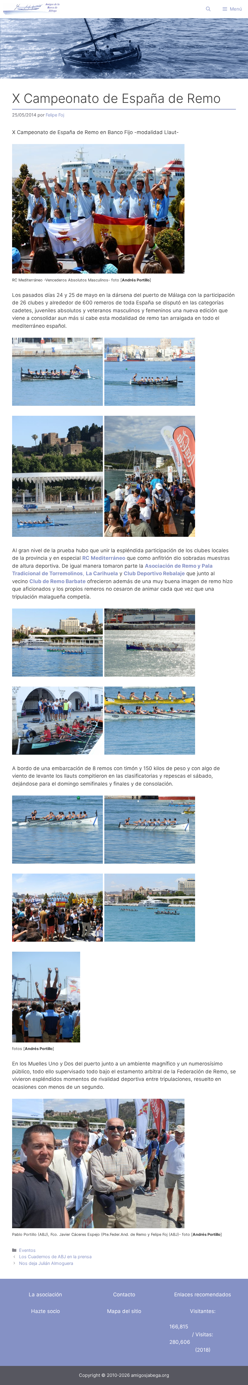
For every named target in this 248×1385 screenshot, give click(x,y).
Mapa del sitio (124, 1311)
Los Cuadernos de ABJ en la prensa (55, 1256)
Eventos (27, 1250)
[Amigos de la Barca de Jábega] (31, 9)
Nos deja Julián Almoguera (46, 1263)
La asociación (45, 1294)
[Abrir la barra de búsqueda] (208, 9)
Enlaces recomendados (202, 1294)
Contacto (124, 1294)
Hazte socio (45, 1311)
